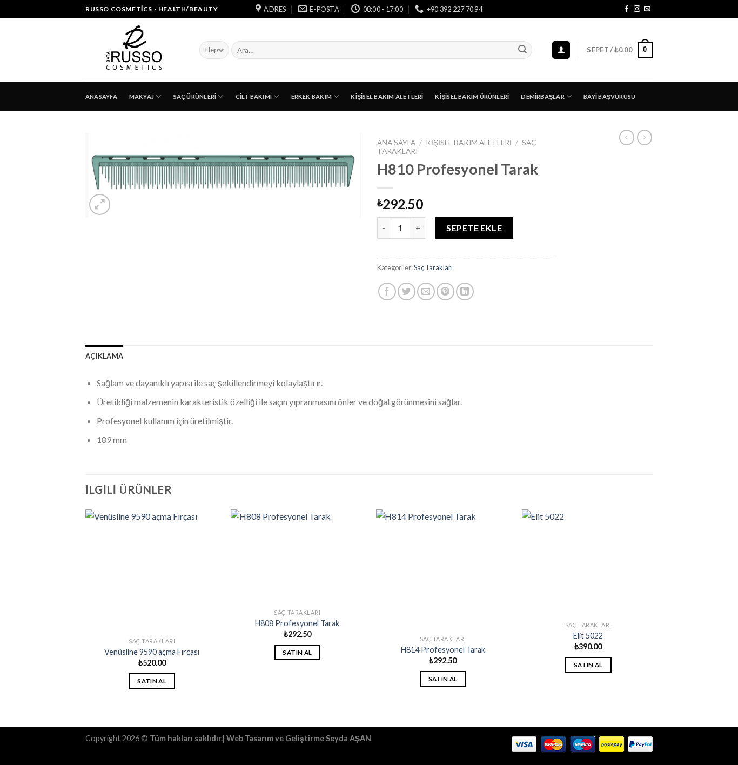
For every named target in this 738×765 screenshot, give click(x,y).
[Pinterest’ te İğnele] (445, 291)
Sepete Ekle (474, 228)
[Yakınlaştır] (99, 204)
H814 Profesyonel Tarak (443, 649)
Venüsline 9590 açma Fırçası (151, 651)
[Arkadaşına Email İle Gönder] (426, 291)
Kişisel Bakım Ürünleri (472, 96)
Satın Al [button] (151, 681)
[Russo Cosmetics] (134, 50)
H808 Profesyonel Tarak (297, 623)
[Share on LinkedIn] (465, 291)
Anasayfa (101, 96)
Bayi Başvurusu (609, 96)
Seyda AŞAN (348, 738)
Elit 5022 (588, 635)
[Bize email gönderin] (647, 9)
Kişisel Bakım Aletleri (387, 96)
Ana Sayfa (396, 142)
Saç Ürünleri (195, 96)
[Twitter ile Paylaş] (406, 291)
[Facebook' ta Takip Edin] (626, 9)
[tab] (104, 356)
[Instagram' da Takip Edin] (637, 9)
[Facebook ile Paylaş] (387, 291)
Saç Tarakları (433, 267)
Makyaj (141, 96)
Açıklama (104, 356)
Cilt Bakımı (254, 96)
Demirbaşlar (542, 96)
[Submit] (522, 50)
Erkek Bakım (311, 96)
